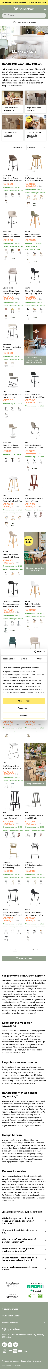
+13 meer (34, 204)
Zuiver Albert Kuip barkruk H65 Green (33, 235)
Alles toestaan (24, 701)
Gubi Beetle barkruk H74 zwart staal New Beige (34, 446)
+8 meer (13, 630)
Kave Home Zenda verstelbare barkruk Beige (11, 446)
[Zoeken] (5, 15)
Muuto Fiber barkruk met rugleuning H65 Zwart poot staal (33, 292)
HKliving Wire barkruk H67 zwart (34, 866)
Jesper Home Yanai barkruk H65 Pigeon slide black (11, 292)
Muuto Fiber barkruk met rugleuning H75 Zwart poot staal (33, 913)
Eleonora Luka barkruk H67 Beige (12, 348)
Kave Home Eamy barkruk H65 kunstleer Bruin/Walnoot (12, 179)
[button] (3, 9)
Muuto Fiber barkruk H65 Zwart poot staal (12, 913)
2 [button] (19, 950)
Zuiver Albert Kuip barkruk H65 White (33, 605)
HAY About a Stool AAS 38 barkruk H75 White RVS (12, 767)
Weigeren (24, 715)
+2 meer (35, 317)
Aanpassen (22, 708)
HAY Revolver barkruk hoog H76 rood (34, 499)
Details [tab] (24, 659)
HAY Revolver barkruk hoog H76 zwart (12, 817)
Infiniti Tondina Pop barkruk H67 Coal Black (35, 395)
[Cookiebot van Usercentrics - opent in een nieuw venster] (34, 652)
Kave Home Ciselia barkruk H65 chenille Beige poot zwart (11, 235)
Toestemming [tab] (9, 659)
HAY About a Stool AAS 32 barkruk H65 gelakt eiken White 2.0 (12, 499)
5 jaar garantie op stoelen (27, 22)
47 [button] (33, 950)
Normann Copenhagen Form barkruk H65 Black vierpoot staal (12, 605)
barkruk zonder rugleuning (18, 1104)
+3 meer (35, 261)
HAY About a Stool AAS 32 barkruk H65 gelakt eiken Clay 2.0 (34, 179)
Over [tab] (39, 659)
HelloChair (17, 1365)
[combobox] (24, 15)
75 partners (13, 686)
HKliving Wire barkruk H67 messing (12, 866)
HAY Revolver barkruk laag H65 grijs (34, 817)
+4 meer (13, 258)
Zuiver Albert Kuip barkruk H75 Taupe (11, 556)
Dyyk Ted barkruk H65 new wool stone (12, 395)
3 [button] (24, 950)
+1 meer (34, 468)
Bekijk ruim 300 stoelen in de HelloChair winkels (23, 2)
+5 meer (13, 317)
